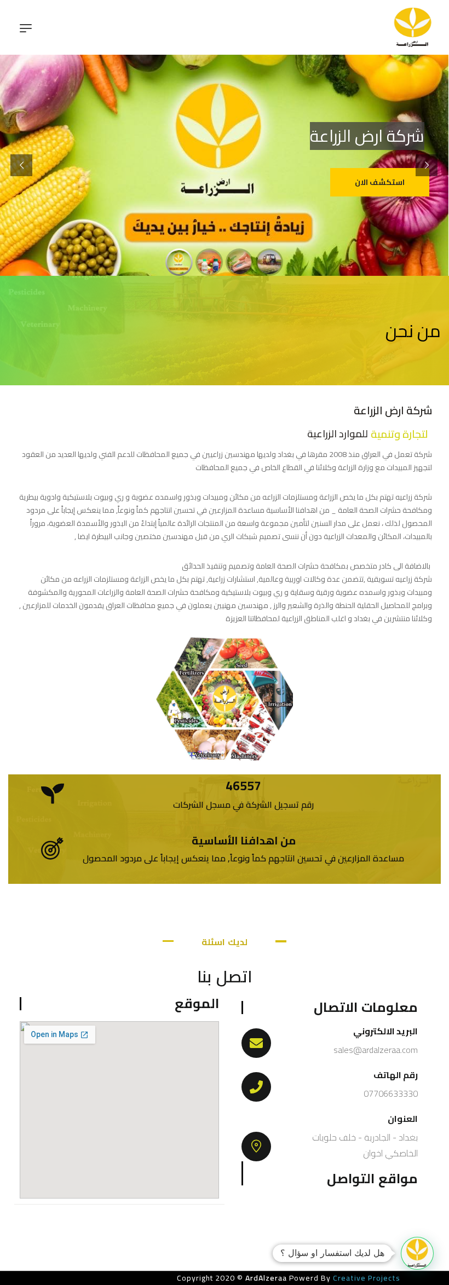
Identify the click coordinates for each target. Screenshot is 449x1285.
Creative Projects (365, 1278)
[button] (417, 1253)
